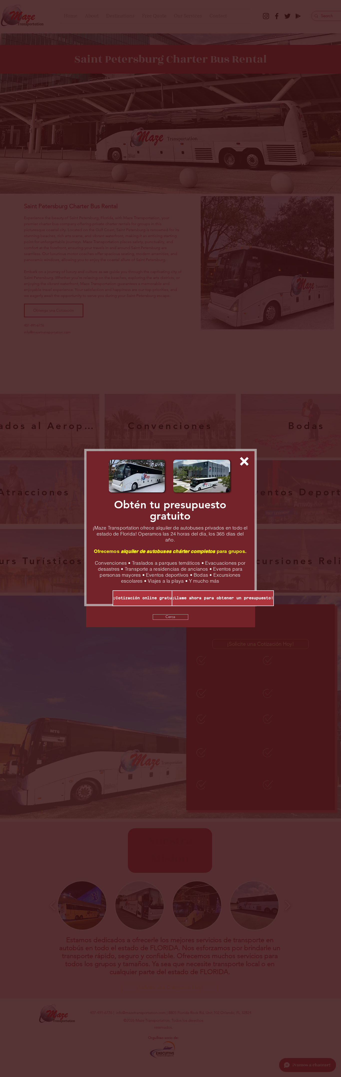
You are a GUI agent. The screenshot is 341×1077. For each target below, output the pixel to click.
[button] (244, 461)
